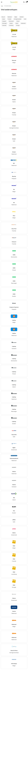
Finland (18, 21)
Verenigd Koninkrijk (17, 19)
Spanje (3, 19)
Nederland (10, 17)
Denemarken (11, 21)
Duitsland (21, 17)
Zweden (11, 23)
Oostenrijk (4, 25)
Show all (3, 17)
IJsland (17, 23)
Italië (25, 19)
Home (2, 5)
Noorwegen (4, 23)
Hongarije (4, 21)
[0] (26, 2)
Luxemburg (11, 25)
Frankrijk (9, 19)
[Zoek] (24, 2)
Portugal (17, 25)
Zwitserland (23, 23)
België (16, 17)
